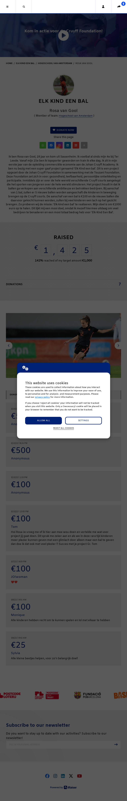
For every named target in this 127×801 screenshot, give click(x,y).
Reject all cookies (63, 428)
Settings (83, 420)
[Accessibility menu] (123, 4)
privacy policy (42, 397)
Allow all (43, 420)
